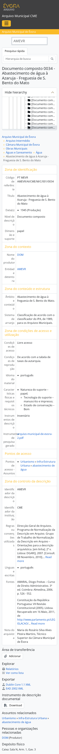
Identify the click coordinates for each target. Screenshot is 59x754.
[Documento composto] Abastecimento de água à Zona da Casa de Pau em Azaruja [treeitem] (44, 123)
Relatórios (12, 669)
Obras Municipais (16, 148)
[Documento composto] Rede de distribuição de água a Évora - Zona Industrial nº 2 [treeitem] (44, 108)
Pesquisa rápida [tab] (15, 51)
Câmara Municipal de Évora (23, 144)
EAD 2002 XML (14, 688)
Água (39, 152)
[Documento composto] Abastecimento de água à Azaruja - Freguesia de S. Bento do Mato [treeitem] (44, 127)
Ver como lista (15, 673)
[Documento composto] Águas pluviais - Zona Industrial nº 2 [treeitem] (44, 112)
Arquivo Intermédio (18, 141)
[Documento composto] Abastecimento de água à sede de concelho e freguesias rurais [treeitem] (44, 116)
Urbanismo (27, 461)
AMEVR (21, 269)
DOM (20, 255)
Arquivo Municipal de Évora (19, 137)
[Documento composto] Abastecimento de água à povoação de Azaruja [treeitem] (44, 120)
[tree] (29, 113)
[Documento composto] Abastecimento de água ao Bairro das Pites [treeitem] (44, 100)
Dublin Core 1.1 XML (18, 684)
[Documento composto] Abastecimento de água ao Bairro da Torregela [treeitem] (44, 104)
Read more (38, 623)
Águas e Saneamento (19, 152)
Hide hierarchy (16, 92)
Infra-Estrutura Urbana (33, 718)
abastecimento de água (16, 722)
